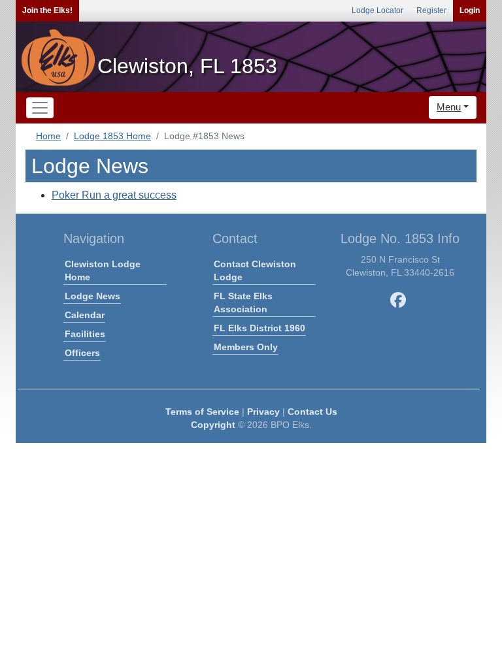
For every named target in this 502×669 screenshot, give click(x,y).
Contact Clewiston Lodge (255, 270)
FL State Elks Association (243, 302)
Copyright (213, 424)
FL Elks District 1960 (259, 328)
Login (470, 10)
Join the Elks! (47, 10)
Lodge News (92, 296)
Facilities (85, 334)
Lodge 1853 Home (112, 136)
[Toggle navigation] (40, 107)
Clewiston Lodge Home (103, 270)
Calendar (85, 315)
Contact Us (312, 411)
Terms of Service (202, 411)
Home (48, 136)
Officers (82, 353)
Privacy (263, 411)
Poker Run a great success (114, 195)
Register (431, 10)
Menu (449, 106)
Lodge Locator (377, 10)
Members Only (246, 347)
